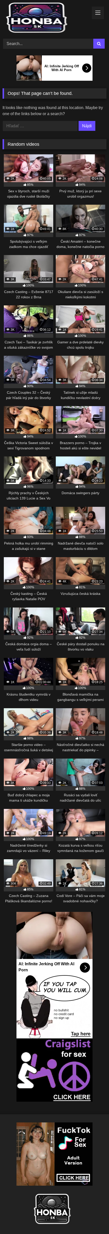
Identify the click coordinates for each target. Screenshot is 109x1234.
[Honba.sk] (45, 19)
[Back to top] (93, 1219)
